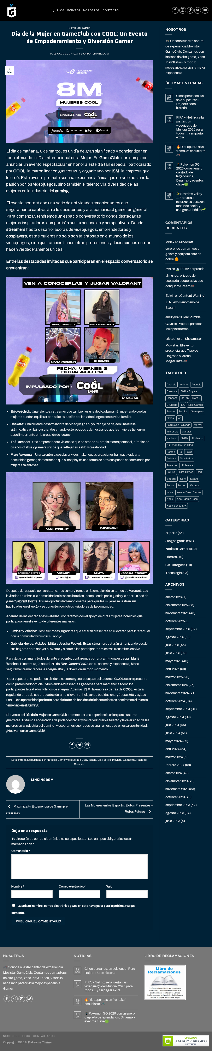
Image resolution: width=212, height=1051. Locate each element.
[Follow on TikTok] (190, 10)
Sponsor (79, 764)
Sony (183, 478)
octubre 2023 (175, 797)
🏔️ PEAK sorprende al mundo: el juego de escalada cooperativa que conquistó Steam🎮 (185, 277)
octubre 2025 (175, 621)
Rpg (199, 472)
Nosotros (91, 10)
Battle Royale (189, 391)
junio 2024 (172, 733)
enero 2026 (173, 597)
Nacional (141, 759)
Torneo (182, 485)
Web (109, 886)
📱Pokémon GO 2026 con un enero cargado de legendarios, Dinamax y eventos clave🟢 (190, 174)
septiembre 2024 (177, 709)
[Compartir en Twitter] (79, 745)
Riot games (186, 472)
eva (168, 269)
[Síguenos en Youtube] (205, 10)
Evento (171, 411)
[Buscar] (52, 10)
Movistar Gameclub (123, 759)
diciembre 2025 (176, 605)
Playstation (186, 458)
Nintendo (197, 438)
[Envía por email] (87, 745)
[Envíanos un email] (21, 998)
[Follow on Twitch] (29, 998)
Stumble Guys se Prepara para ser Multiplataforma (183, 323)
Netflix (184, 438)
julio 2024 (172, 725)
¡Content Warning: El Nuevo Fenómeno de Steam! (185, 301)
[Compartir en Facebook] (72, 745)
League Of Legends (178, 425)
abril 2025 (172, 669)
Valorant (195, 485)
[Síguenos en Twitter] (197, 10)
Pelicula (171, 458)
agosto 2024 (174, 717)
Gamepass (197, 411)
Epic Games (195, 404)
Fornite (183, 411)
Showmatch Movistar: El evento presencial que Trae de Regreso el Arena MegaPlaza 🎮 (183, 350)
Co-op (185, 398)
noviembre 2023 (177, 789)
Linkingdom (101, 53)
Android (171, 384)
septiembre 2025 (177, 629)
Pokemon (172, 465)
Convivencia (89, 759)
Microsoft (172, 431)
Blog (60, 10)
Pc (180, 451)
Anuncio (196, 384)
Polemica (187, 465)
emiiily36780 (174, 317)
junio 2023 (172, 821)
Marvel (198, 425)
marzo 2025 (174, 677)
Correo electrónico (73, 886)
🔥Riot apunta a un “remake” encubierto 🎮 (191, 150)
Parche (171, 451)
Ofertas (171, 557)
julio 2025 (172, 645)
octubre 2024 (175, 701)
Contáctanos (44, 1036)
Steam (194, 478)
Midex (169, 242)
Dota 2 (196, 398)
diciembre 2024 (176, 685)
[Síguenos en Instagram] (182, 10)
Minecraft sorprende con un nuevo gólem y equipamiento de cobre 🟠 (183, 250)
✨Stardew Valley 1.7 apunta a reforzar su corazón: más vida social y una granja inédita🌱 (191, 202)
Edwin (169, 295)
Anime (184, 384)
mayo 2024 (173, 741)
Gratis (170, 418)
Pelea (189, 451)
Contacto (110, 10)
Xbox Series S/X (177, 505)
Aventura (172, 391)
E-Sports (172, 404)
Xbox (170, 499)
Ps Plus (171, 472)
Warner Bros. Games (189, 492)
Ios (179, 418)
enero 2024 (173, 773)
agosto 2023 (174, 813)
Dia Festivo (104, 759)
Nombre (17, 886)
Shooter (171, 478)
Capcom (172, 398)
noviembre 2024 (177, 693)
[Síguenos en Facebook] (175, 10)
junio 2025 (172, 653)
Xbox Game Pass (187, 499)
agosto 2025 (174, 637)
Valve (170, 492)
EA (183, 404)
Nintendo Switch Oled (180, 445)
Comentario (20, 850)
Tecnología (173, 573)
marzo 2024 (174, 757)
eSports (171, 533)
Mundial (186, 431)
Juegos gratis (175, 541)
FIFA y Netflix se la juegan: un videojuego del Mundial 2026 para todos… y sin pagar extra (190, 127)
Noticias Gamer (80, 28)
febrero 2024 (174, 765)
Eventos (73, 10)
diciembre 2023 (176, 781)
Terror (170, 485)
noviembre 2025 (177, 613)
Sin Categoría (175, 565)
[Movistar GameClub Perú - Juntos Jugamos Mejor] (24, 10)
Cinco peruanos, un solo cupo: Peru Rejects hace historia (190, 102)
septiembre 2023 (177, 805)
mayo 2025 (173, 661)
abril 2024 (172, 749)
